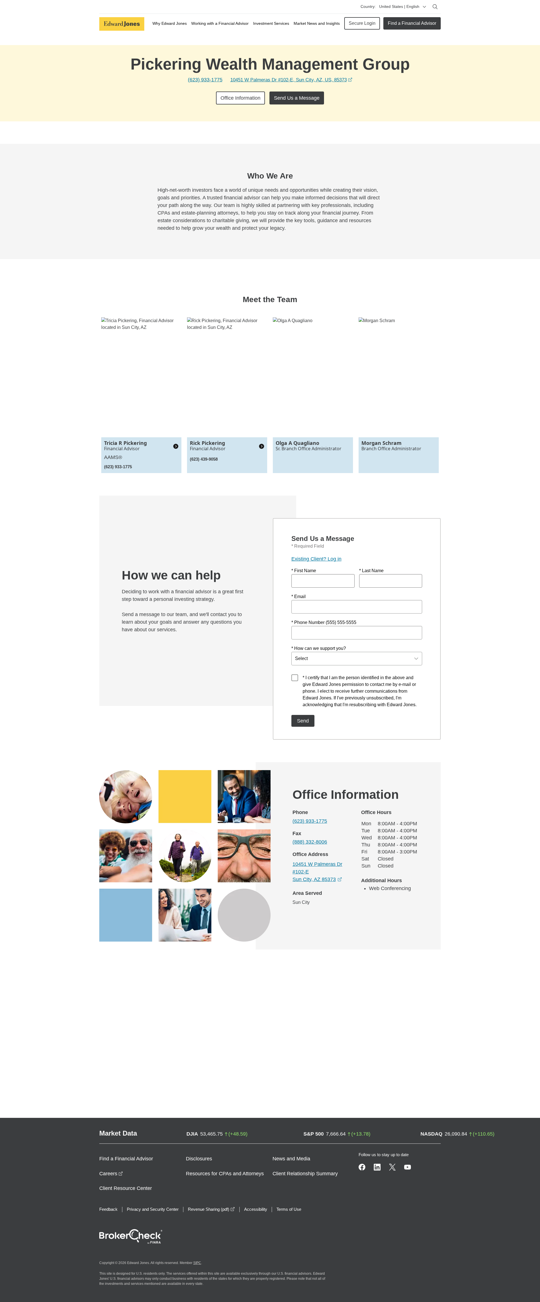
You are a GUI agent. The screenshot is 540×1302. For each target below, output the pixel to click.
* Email (298, 596)
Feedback (108, 1209)
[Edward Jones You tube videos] (407, 1167)
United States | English (399, 6)
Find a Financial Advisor (412, 23)
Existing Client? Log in (316, 559)
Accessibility (255, 1209)
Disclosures (199, 1158)
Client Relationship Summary (305, 1173)
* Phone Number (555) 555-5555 (323, 622)
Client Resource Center (125, 1188)
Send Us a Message (297, 98)
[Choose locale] (424, 7)
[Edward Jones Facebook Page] (362, 1167)
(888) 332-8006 (309, 841)
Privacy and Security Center (153, 1209)
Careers (111, 1173)
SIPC (197, 1263)
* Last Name (371, 570)
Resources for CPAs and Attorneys (225, 1173)
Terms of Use (288, 1209)
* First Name (303, 570)
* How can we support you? (318, 648)
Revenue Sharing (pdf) (211, 1209)
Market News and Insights (317, 23)
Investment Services (271, 23)
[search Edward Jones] (435, 6)
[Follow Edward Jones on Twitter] (392, 1167)
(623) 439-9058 (204, 459)
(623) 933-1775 (205, 79)
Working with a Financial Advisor (220, 23)
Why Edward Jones (169, 23)
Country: (368, 6)
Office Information (240, 98)
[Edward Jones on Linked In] (377, 1167)
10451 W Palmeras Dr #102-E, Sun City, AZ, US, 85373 (291, 80)
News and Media (291, 1158)
